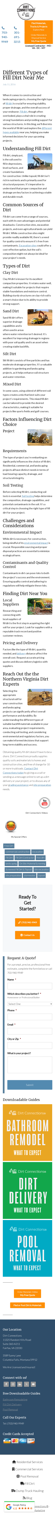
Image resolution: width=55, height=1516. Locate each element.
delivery (21, 653)
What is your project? (19, 1053)
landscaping (11, 863)
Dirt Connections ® (37, 1506)
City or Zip (14, 1038)
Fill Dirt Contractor (25, 857)
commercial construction (17, 851)
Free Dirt (8, 845)
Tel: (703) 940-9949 (13, 1423)
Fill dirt (23, 111)
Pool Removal (10, 1409)
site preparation (42, 784)
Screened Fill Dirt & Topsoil (19, 869)
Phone (12, 1010)
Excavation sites (28, 245)
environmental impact (36, 542)
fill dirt (9, 103)
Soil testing (28, 496)
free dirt (41, 857)
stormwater (29, 875)
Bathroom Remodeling (15, 1399)
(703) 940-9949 (29, 922)
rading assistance (19, 784)
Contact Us (29, 935)
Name (11, 979)
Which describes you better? (24, 993)
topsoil (41, 875)
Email (11, 1024)
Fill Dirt (9, 857)
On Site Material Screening (32, 863)
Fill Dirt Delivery (12, 1404)
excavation (37, 851)
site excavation (41, 869)
